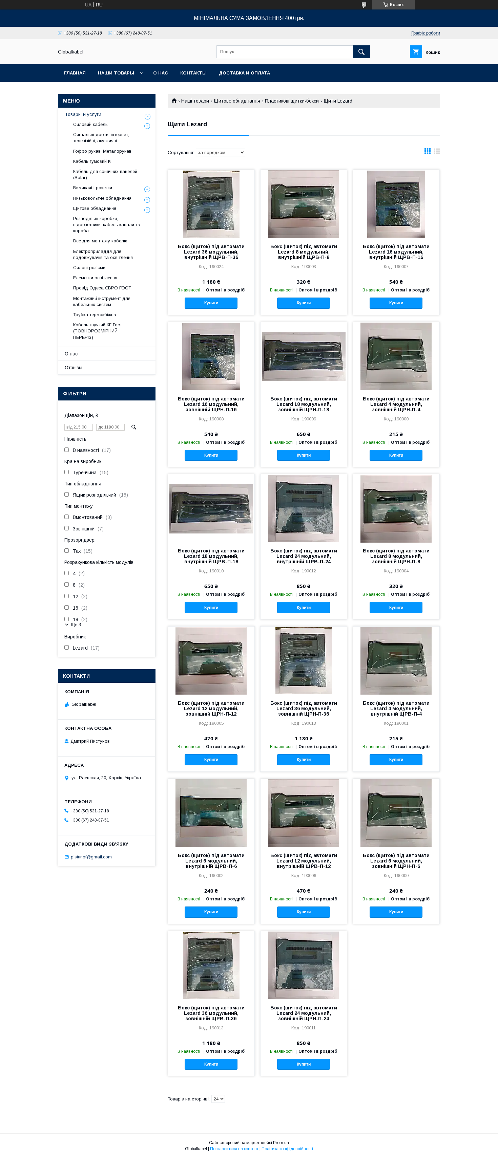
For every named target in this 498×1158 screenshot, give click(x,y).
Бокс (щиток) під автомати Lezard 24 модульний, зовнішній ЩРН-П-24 (303, 1013)
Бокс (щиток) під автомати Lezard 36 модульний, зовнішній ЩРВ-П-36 (211, 1013)
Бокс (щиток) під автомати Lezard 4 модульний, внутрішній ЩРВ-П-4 (396, 708)
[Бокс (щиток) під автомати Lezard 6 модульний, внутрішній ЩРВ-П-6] (211, 813)
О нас (160, 72)
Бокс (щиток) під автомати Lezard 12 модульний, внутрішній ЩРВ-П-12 (303, 861)
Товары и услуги (83, 114)
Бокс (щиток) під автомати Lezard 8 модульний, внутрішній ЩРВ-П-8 (303, 252)
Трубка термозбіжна (94, 314)
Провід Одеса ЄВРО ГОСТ (102, 287)
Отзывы (73, 367)
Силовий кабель (90, 124)
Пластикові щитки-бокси (292, 101)
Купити (211, 303)
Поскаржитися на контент (234, 1148)
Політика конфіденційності (287, 1148)
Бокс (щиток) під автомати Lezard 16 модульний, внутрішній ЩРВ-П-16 (396, 252)
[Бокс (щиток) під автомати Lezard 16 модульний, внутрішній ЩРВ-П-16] (396, 204)
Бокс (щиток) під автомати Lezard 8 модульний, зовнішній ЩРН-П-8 (396, 556)
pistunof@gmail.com (91, 856)
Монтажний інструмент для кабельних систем (101, 301)
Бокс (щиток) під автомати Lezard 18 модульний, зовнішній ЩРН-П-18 (303, 404)
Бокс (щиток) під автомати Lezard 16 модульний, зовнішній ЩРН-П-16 (211, 404)
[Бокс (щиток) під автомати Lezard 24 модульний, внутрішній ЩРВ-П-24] (304, 508)
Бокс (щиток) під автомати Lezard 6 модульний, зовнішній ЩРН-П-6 (396, 861)
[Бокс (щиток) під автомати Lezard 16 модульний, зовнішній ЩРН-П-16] (211, 356)
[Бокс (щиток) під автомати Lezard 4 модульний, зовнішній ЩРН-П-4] (396, 356)
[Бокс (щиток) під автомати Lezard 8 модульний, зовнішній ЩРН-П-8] (396, 508)
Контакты (193, 72)
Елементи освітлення (95, 277)
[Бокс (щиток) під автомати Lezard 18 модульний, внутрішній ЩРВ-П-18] (211, 508)
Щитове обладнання (237, 101)
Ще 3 (76, 624)
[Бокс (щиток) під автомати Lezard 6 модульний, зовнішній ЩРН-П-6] (396, 813)
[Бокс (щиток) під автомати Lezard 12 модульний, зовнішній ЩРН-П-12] (211, 660)
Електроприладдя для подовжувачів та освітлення (103, 254)
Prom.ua (281, 1142)
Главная (75, 72)
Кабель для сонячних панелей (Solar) (105, 174)
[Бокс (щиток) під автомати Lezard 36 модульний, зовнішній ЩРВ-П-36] (211, 965)
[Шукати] (361, 51)
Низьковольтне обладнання (102, 198)
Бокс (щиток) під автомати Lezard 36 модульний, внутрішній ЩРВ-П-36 (211, 252)
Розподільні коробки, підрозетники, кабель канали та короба (106, 224)
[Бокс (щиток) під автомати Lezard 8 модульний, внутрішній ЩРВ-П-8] (304, 204)
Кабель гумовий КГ (93, 161)
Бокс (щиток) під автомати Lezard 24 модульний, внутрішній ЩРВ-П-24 (303, 556)
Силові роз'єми (89, 267)
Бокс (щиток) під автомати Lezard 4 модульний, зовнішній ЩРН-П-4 (396, 404)
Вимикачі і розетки (92, 187)
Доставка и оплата (244, 72)
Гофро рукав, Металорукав (102, 151)
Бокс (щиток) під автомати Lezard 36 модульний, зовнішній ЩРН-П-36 (303, 708)
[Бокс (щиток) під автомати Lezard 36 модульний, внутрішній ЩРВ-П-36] (211, 204)
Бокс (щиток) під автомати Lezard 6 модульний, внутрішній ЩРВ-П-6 (211, 861)
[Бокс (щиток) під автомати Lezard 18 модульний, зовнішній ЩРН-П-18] (304, 356)
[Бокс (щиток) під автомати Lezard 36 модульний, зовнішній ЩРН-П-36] (304, 660)
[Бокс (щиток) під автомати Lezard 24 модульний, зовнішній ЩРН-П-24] (304, 965)
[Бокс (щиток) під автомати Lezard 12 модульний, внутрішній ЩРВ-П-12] (304, 813)
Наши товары (116, 72)
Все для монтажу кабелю (100, 240)
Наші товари (195, 101)
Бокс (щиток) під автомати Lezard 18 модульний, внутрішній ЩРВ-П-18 (211, 556)
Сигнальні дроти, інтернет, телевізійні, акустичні (101, 137)
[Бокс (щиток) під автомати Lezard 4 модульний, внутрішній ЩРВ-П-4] (396, 660)
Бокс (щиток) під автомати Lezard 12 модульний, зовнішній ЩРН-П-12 (211, 708)
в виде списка (437, 152)
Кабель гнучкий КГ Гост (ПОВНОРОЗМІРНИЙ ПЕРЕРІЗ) (97, 331)
